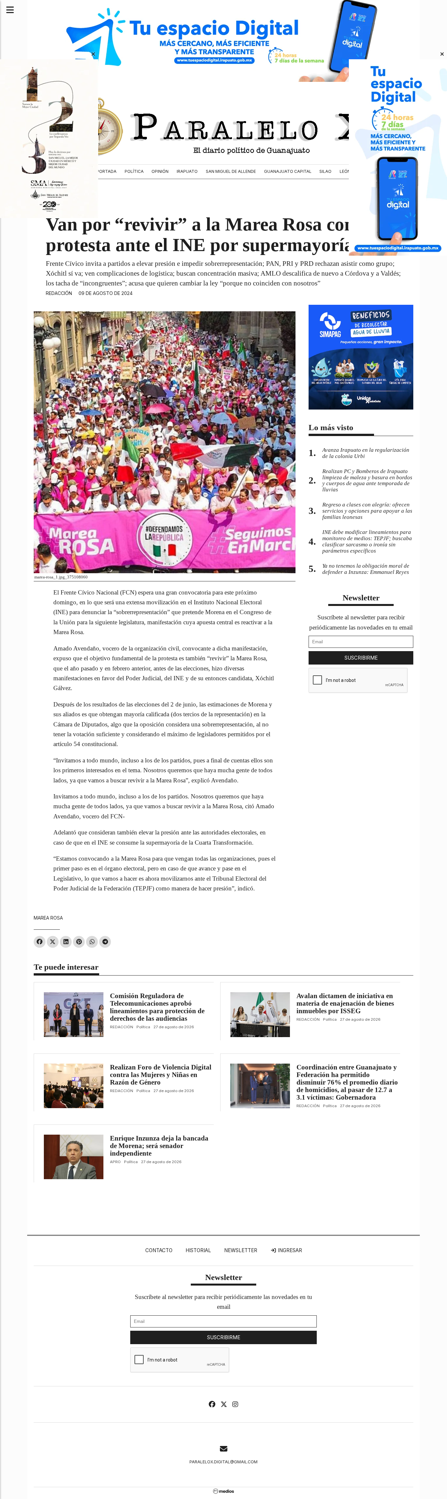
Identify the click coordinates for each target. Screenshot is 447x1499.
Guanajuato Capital (288, 171)
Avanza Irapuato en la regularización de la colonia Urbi (365, 453)
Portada (106, 171)
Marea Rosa (48, 918)
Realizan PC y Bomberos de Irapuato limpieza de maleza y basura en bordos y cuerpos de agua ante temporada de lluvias (367, 480)
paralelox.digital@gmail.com (223, 1461)
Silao (325, 171)
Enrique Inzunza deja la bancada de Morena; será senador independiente (159, 1145)
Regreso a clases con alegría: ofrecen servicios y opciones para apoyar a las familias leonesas (367, 511)
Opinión (160, 171)
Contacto (158, 1250)
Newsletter (361, 597)
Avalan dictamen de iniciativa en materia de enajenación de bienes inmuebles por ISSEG (345, 1003)
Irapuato (187, 171)
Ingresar (289, 1250)
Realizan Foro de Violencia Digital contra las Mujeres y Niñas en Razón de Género (160, 1074)
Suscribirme (361, 658)
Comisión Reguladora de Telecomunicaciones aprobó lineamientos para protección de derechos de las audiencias (157, 1007)
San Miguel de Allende (231, 171)
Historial (198, 1250)
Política (134, 171)
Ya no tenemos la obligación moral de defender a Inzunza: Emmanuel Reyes (365, 569)
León (345, 171)
